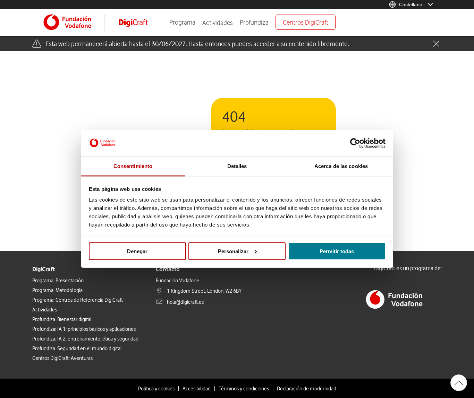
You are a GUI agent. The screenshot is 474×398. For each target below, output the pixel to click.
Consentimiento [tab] (132, 166)
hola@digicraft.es (185, 301)
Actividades (217, 22)
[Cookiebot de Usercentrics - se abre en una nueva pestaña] (355, 143)
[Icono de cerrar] (436, 44)
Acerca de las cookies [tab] (341, 166)
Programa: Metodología (57, 290)
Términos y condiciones (244, 388)
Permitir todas (337, 251)
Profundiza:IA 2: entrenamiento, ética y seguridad (85, 338)
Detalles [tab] (237, 166)
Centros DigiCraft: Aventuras (62, 358)
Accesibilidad (197, 388)
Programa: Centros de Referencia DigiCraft (77, 299)
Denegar (137, 251)
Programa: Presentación (58, 280)
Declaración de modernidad (306, 388)
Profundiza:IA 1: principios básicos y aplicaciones (84, 328)
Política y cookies (156, 388)
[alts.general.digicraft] (138, 23)
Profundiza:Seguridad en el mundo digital (77, 348)
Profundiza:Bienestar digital (62, 319)
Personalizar (233, 251)
